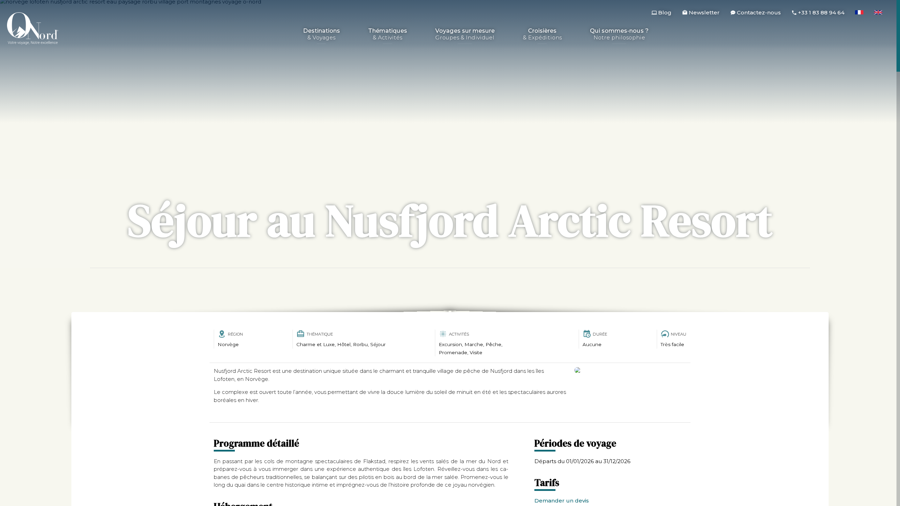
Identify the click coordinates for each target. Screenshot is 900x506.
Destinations (321, 34)
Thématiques (387, 34)
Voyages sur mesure (465, 34)
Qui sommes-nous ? (619, 34)
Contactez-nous (759, 12)
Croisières (542, 34)
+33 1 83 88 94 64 (821, 12)
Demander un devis (561, 500)
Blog (664, 12)
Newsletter (704, 12)
